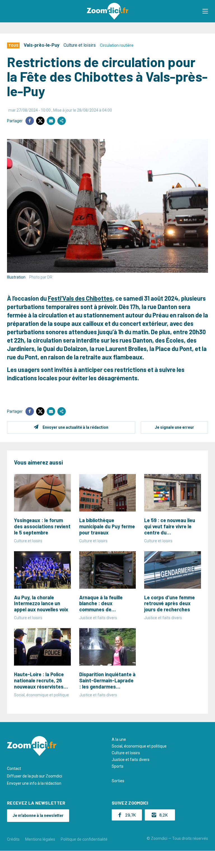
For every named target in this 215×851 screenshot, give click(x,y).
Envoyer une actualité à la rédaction (75, 427)
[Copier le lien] (61, 121)
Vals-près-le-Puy (41, 45)
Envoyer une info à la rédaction (34, 783)
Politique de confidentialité (84, 839)
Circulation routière (117, 45)
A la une (119, 739)
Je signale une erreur (174, 427)
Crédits (13, 839)
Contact (14, 768)
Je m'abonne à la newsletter (38, 815)
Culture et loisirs (80, 45)
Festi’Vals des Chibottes (80, 298)
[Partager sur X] (40, 121)
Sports (117, 766)
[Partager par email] (51, 121)
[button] (205, 11)
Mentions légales (40, 839)
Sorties (118, 781)
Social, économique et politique (139, 746)
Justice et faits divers (130, 759)
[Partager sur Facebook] (29, 121)
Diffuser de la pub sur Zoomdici (34, 776)
